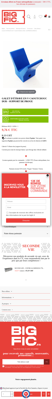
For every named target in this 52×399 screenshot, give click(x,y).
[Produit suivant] (49, 29)
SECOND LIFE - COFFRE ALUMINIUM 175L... (29, 268)
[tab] (26, 226)
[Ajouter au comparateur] (49, 394)
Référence (4, 126)
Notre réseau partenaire (13, 233)
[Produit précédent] (48, 29)
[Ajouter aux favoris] (44, 394)
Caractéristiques (10, 227)
